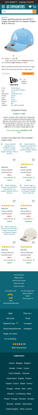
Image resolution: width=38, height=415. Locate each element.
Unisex (13, 95)
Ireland (17, 389)
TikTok (27, 318)
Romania (22, 399)
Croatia (19, 368)
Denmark (26, 373)
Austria (11, 363)
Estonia (28, 378)
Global (22, 384)
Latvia (29, 389)
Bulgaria (27, 363)
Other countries (26, 409)
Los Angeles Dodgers (18, 90)
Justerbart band (16, 94)
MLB (12, 97)
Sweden (18, 404)
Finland (9, 384)
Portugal (14, 399)
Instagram (28, 329)
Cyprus (26, 368)
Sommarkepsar (19, 275)
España (21, 378)
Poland (6, 399)
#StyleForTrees (9, 324)
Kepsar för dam (19, 283)
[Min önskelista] (30, 7)
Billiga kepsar (19, 278)
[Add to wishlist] (14, 160)
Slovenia (9, 404)
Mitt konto (10, 318)
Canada (12, 368)
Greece (29, 384)
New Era (4, 17)
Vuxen (13, 92)
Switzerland (27, 404)
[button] (13, 55)
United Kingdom (12, 409)
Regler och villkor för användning (10, 336)
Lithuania (10, 394)
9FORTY (14, 101)
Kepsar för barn (19, 286)
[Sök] (34, 11)
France (15, 384)
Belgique (19, 363)
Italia (23, 389)
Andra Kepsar (15, 88)
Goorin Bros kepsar (19, 280)
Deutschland (12, 378)
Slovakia (30, 399)
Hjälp (10, 313)
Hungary (10, 389)
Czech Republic (14, 373)
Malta (29, 394)
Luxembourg (20, 394)
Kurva (13, 99)
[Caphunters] (11, 6)
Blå (12, 103)
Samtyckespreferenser (12, 329)
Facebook (28, 324)
